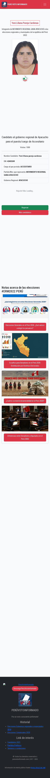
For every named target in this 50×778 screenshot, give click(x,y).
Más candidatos (25, 212)
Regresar (25, 208)
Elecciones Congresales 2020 (18, 732)
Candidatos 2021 (13, 742)
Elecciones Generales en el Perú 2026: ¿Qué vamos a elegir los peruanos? (25, 326)
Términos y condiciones (16, 748)
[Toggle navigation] (44, 4)
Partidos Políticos (14, 745)
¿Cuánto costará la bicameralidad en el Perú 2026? (25, 401)
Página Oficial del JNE (38, 768)
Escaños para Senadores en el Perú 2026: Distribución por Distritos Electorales (25, 364)
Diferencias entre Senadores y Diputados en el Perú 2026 (25, 437)
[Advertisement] (25, 108)
